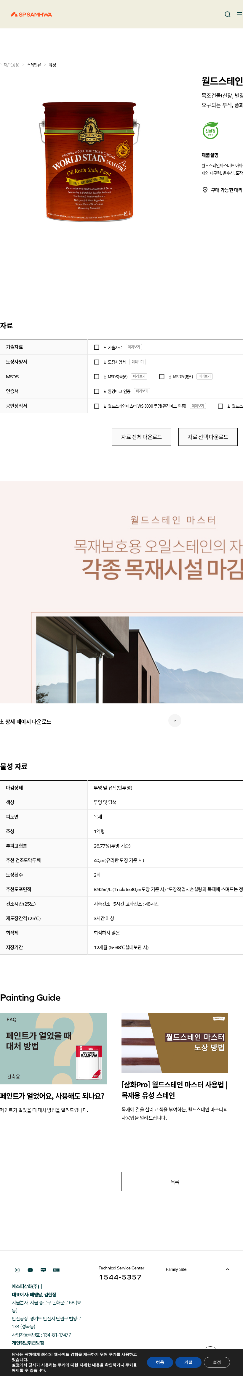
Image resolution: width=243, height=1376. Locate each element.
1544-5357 (120, 1277)
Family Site (176, 1269)
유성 (52, 64)
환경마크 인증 (119, 391)
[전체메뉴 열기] (239, 14)
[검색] (227, 14)
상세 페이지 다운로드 (28, 722)
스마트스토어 (56, 1270)
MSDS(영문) (183, 377)
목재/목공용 (9, 64)
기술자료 (115, 347)
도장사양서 (117, 362)
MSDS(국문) (118, 377)
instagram (17, 1270)
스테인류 (34, 64)
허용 (160, 1362)
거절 (188, 1362)
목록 (175, 1181)
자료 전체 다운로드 (141, 437)
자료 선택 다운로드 (208, 437)
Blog (43, 1270)
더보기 (174, 720)
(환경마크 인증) (173, 406)
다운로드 (105, 347)
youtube (30, 1270)
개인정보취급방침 (28, 1343)
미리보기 (134, 347)
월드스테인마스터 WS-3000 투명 (134, 406)
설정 (16, 1365)
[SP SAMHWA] (31, 14)
